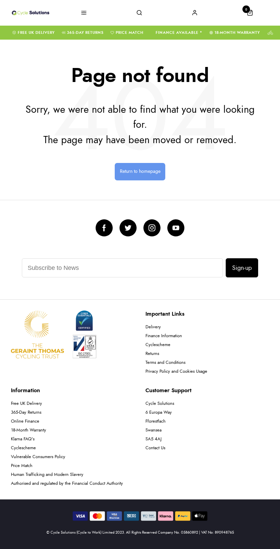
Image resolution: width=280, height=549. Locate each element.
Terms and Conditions (165, 362)
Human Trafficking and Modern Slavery (47, 474)
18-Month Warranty (237, 33)
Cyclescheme (157, 345)
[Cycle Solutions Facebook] (104, 227)
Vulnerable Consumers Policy (38, 457)
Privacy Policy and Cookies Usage (176, 371)
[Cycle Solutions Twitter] (128, 227)
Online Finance (25, 421)
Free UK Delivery (36, 33)
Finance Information (163, 336)
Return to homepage (140, 171)
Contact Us (155, 448)
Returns (152, 354)
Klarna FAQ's (22, 439)
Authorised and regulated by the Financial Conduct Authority (67, 483)
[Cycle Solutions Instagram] (151, 227)
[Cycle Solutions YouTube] (175, 227)
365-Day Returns (85, 33)
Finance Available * (179, 33)
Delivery (153, 327)
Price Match (129, 33)
